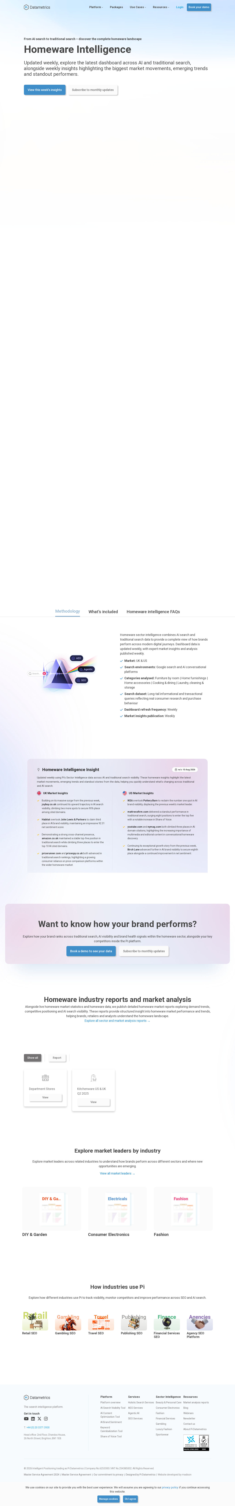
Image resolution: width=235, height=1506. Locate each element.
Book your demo (199, 7)
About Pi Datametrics (195, 1429)
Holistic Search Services (141, 1402)
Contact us (189, 1423)
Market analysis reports (196, 1402)
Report (57, 1057)
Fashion (160, 1413)
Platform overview (110, 1402)
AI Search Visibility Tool (112, 1407)
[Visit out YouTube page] (26, 1418)
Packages (116, 7)
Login (179, 7)
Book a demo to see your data (91, 951)
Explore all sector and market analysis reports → (117, 1020)
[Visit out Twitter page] (39, 1418)
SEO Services (135, 1418)
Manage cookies (108, 1499)
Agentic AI (133, 1413)
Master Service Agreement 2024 (41, 1474)
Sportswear (162, 1434)
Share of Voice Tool (111, 1436)
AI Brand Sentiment (111, 1422)
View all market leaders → (117, 1173)
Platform (95, 7)
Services (134, 1396)
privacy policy (170, 1487)
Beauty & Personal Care (168, 1402)
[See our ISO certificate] (196, 1443)
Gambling (161, 1423)
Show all (32, 1057)
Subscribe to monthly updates (93, 90)
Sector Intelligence (168, 1396)
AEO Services (135, 1407)
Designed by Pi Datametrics (141, 1474)
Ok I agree (130, 1499)
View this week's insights (45, 90)
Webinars (188, 1413)
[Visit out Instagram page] (46, 1418)
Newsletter (189, 1418)
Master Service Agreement (76, 1474)
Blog (185, 1407)
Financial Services (165, 1418)
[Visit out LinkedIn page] (33, 1418)
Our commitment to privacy (108, 1474)
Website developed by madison (174, 1474)
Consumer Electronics (168, 1407)
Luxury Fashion (164, 1429)
